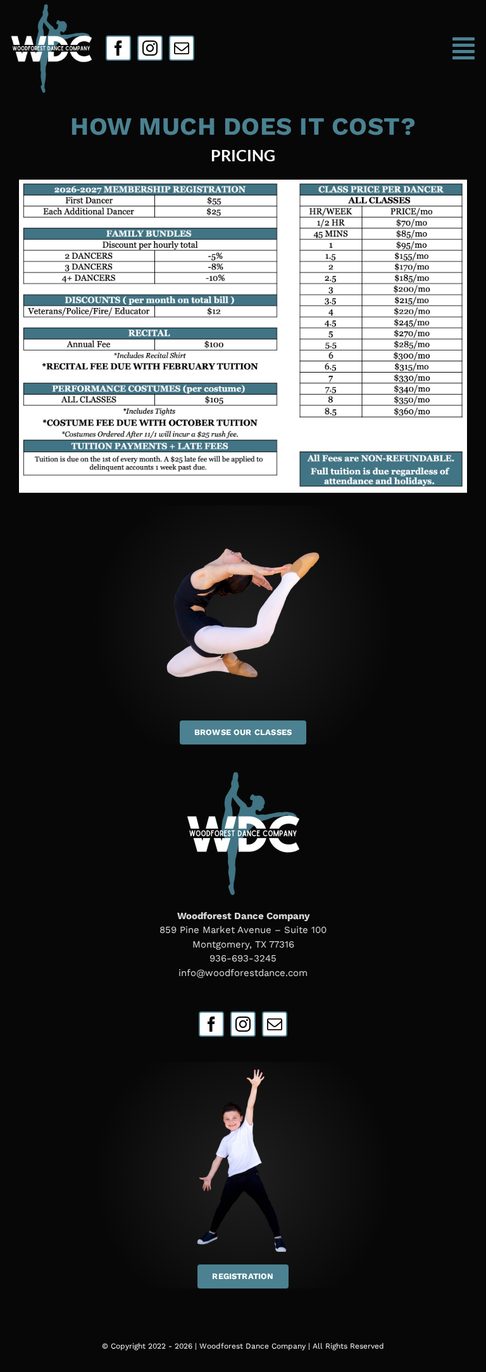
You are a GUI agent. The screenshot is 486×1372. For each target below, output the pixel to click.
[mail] (181, 48)
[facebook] (118, 48)
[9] (51, 7)
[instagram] (150, 48)
